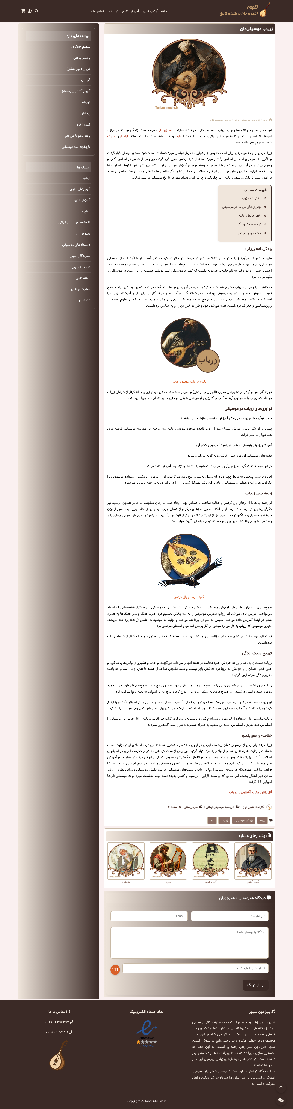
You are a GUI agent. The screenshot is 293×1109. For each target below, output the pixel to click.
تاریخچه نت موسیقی (76, 146)
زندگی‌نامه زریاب (250, 198)
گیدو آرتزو (83, 124)
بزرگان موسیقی (243, 820)
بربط (262, 820)
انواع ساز (84, 211)
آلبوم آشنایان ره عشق (75, 91)
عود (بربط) (166, 130)
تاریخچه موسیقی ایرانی (247, 120)
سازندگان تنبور (80, 256)
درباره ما (112, 11)
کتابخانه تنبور (81, 267)
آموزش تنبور (130, 11)
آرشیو (86, 178)
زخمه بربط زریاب (250, 215)
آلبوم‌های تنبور (80, 189)
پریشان (85, 113)
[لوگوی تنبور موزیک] (245, 17)
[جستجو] (36, 11)
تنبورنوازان (83, 233)
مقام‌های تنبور (80, 289)
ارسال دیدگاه (255, 985)
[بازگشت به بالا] (281, 1088)
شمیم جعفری (80, 46)
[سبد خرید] (23, 11)
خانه (164, 11)
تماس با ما (96, 11)
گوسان (85, 80)
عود (212, 820)
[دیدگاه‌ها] (281, 1100)
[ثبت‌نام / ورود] (30, 11)
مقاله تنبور (83, 278)
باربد (178, 136)
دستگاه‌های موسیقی (76, 244)
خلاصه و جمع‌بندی (249, 233)
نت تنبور (84, 300)
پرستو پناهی (81, 57)
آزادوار (124, 136)
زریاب (224, 820)
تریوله (86, 102)
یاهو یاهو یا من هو (77, 135)
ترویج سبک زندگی (249, 224)
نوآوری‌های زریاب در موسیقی (241, 206)
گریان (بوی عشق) (78, 69)
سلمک (111, 136)
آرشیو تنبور (150, 11)
